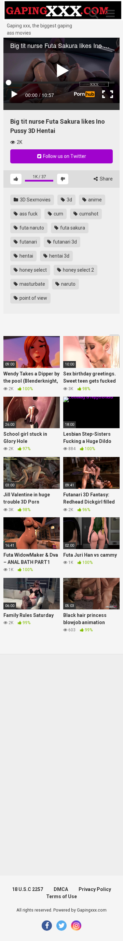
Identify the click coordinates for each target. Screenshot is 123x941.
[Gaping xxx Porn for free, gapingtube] (63, 11)
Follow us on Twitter (64, 156)
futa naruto (31, 228)
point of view (32, 298)
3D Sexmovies (35, 199)
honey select (32, 270)
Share (106, 179)
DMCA (61, 889)
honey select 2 (78, 270)
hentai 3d (58, 256)
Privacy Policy (95, 889)
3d (69, 199)
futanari (27, 242)
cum (58, 213)
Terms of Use (61, 896)
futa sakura (72, 228)
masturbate (31, 284)
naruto (68, 284)
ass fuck (28, 213)
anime (94, 199)
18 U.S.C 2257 (27, 889)
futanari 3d (64, 242)
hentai (25, 256)
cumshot (88, 213)
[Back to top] (110, 927)
